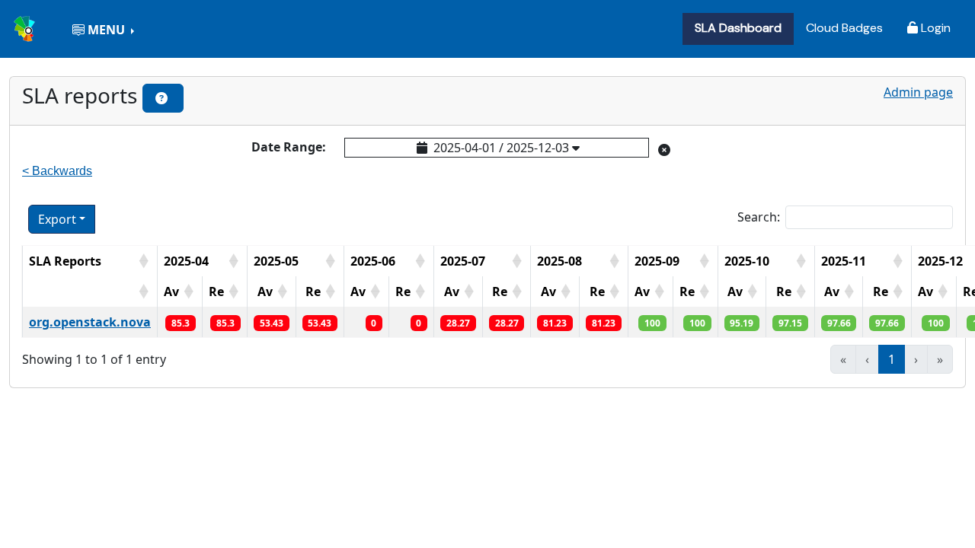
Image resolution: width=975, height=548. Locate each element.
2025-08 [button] (559, 261)
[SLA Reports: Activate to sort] (89, 291)
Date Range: (288, 147)
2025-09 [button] (657, 261)
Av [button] (171, 291)
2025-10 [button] (746, 261)
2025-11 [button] (843, 261)
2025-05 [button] (276, 261)
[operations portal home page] (26, 27)
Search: (758, 217)
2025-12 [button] (940, 261)
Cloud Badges (844, 28)
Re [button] (216, 291)
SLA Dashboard (738, 28)
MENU (106, 29)
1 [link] (891, 359)
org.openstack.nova (90, 322)
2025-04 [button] (186, 261)
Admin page (918, 92)
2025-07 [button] (462, 261)
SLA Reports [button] (65, 261)
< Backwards (57, 170)
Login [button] (934, 28)
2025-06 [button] (372, 261)
